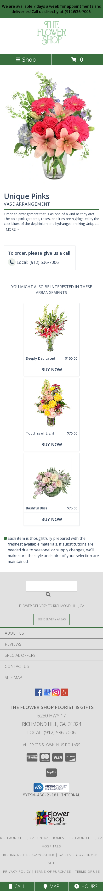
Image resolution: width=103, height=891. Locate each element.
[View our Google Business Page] (47, 694)
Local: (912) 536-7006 (51, 732)
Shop (29, 59)
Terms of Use (87, 871)
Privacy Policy (17, 871)
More (11, 229)
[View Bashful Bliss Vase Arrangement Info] (51, 478)
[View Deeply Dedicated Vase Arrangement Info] (51, 328)
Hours (88, 886)
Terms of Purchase (53, 871)
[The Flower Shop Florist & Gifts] (52, 46)
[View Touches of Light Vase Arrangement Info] (51, 403)
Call (18, 886)
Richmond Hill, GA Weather (29, 854)
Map (53, 886)
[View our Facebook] (38, 694)
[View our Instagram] (56, 694)
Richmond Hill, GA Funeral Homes (32, 838)
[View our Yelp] (64, 694)
